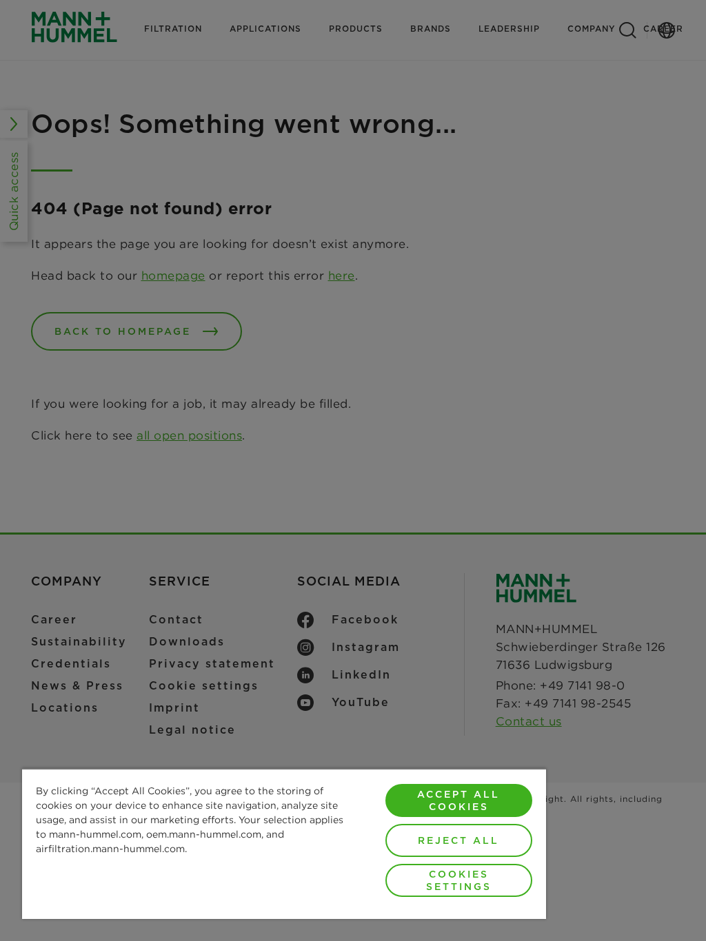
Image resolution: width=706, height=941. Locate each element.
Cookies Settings (459, 880)
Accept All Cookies (458, 800)
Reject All (458, 840)
